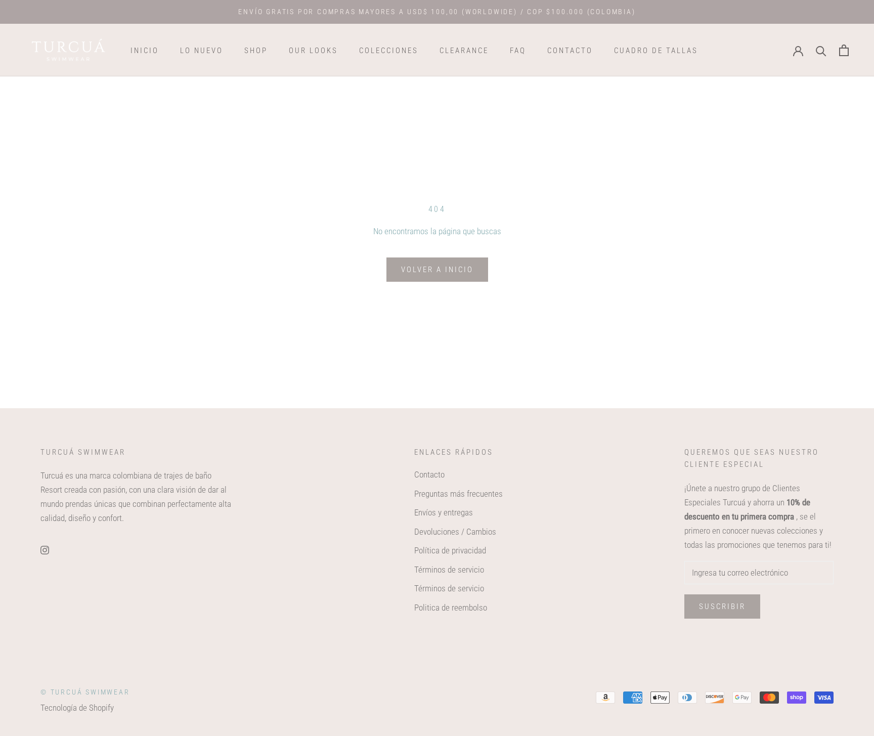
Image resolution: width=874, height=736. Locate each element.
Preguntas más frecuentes (458, 494)
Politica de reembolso (450, 607)
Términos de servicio (449, 570)
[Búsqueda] (821, 50)
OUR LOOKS (313, 50)
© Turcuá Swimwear (85, 692)
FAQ (518, 50)
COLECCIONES (388, 50)
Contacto (429, 474)
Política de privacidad (450, 550)
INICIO (144, 50)
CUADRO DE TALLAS (656, 50)
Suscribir (722, 606)
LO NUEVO (201, 50)
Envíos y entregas (443, 512)
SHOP (256, 50)
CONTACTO (570, 50)
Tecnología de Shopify (77, 708)
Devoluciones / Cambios (455, 532)
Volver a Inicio (437, 269)
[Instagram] (44, 549)
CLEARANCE (464, 50)
